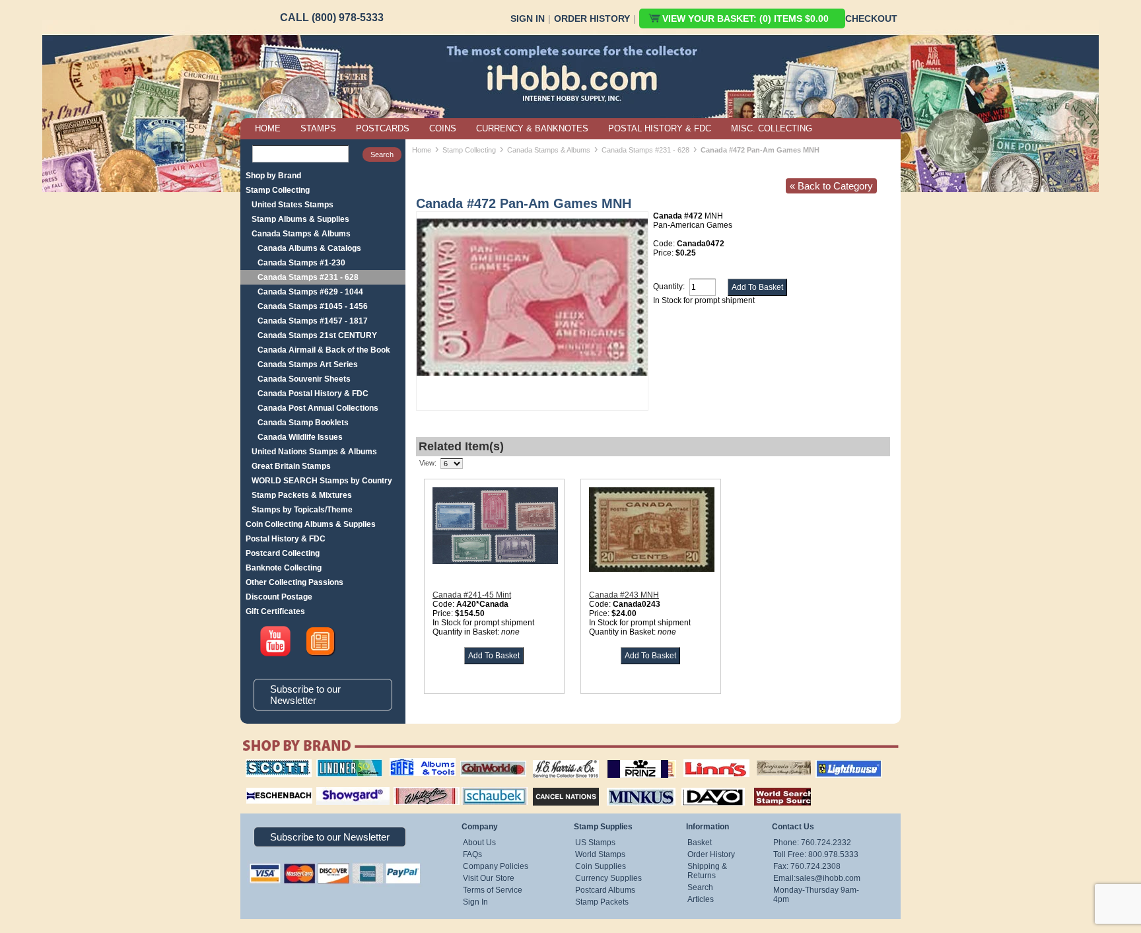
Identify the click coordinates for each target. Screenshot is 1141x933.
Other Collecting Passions (294, 582)
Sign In (527, 18)
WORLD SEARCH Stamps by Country (322, 480)
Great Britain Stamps (291, 466)
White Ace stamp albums (412, 790)
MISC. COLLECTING (771, 128)
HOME (268, 128)
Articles (700, 899)
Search (700, 887)
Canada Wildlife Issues (300, 437)
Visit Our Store (488, 878)
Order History (592, 18)
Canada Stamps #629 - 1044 (310, 291)
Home (421, 150)
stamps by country (772, 785)
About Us (479, 842)
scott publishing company (268, 764)
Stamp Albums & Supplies (300, 219)
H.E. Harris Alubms (559, 759)
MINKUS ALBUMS (629, 785)
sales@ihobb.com (828, 878)
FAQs (472, 854)
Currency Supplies (608, 878)
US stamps (759, 759)
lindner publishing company (344, 764)
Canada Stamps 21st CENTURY (317, 335)
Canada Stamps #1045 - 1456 (313, 306)
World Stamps (600, 854)
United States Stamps (292, 204)
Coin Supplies (600, 866)
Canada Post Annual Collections (318, 408)
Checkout (871, 18)
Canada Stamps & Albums (301, 233)
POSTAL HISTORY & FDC (659, 128)
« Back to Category (831, 185)
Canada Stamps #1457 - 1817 (313, 321)
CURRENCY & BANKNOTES (532, 128)
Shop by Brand (273, 175)
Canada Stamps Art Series (308, 364)
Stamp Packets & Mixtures (302, 495)
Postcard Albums (605, 890)
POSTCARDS (382, 128)
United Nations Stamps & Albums (314, 451)
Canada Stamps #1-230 (301, 262)
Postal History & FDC (286, 538)
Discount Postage (279, 597)
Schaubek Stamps (487, 785)
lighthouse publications (832, 764)
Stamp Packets (602, 902)
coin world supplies (489, 759)
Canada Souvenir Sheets (304, 379)
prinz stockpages (627, 759)
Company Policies (495, 866)
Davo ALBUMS (695, 785)
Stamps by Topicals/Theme (302, 509)
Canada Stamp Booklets (303, 422)
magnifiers (259, 785)
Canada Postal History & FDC (313, 393)
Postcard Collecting (283, 553)
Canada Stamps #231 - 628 (308, 277)
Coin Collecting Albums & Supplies (311, 524)
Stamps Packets (554, 785)
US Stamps (595, 842)
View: (427, 463)
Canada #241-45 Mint (471, 595)
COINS (442, 128)
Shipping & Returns (707, 871)
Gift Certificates (275, 611)
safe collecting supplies (408, 764)
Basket (699, 842)
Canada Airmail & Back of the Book (324, 350)
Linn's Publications (702, 759)
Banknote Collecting (284, 567)
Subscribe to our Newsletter (305, 694)
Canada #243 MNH (624, 595)
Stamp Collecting (278, 190)
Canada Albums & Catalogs (309, 248)
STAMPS (318, 128)
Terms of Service (492, 890)
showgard (329, 785)
